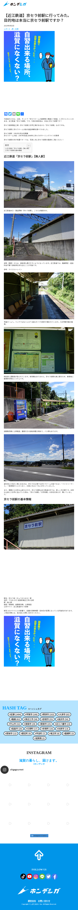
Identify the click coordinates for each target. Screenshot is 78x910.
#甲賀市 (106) (31, 714)
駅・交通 (15, 29)
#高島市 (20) (16, 728)
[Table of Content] (28, 145)
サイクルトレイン (15, 269)
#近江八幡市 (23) (62, 724)
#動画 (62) (15, 719)
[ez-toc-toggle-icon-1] (27, 145)
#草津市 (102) (48, 714)
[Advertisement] (39, 96)
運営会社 (32, 901)
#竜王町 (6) (54, 733)
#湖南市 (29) (29, 724)
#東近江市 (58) (30, 719)
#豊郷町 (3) (69, 733)
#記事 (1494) (15, 714)
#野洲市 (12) (11, 733)
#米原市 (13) (62, 728)
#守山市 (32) (14, 724)
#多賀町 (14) (47, 728)
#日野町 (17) (31, 728)
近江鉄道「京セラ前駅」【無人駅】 (18, 148)
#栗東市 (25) (45, 724)
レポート (7, 29)
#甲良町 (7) (40, 733)
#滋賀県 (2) (39, 738)
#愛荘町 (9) (26, 733)
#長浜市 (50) (62, 719)
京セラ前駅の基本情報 (14, 150)
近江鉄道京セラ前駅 (21, 607)
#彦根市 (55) (47, 719)
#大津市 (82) (64, 714)
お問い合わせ (44, 901)
